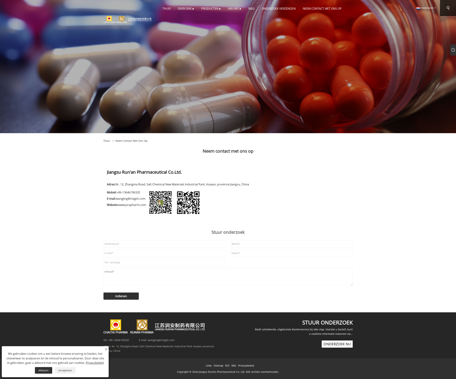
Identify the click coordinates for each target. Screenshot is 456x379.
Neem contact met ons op (131, 140)
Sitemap (218, 365)
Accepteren (65, 370)
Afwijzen (43, 370)
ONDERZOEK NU (337, 344)
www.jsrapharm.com (132, 205)
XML (233, 365)
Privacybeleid (246, 365)
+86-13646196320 (118, 340)
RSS (227, 365)
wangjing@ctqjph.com (130, 199)
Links (209, 365)
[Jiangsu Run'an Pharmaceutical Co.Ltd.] (127, 19)
